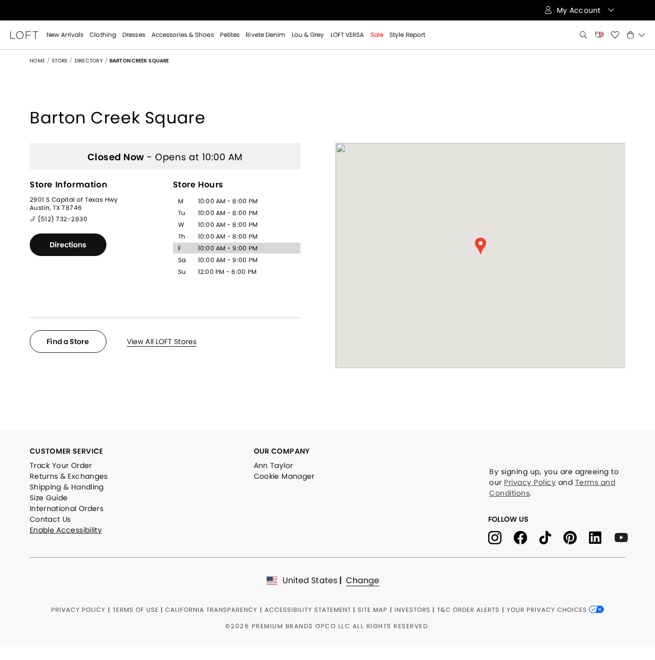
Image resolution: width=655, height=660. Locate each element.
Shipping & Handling (67, 487)
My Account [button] (580, 10)
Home (37, 61)
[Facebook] (526, 537)
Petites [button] (230, 35)
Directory (89, 61)
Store (60, 61)
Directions (68, 245)
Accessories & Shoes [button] (182, 35)
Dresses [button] (133, 35)
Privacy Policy (530, 482)
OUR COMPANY (282, 451)
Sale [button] (376, 35)
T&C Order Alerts (468, 609)
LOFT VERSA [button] (347, 35)
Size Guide (49, 498)
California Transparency (211, 609)
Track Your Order (61, 465)
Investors (412, 609)
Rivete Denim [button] (265, 35)
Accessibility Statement (308, 609)
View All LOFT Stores (161, 341)
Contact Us (50, 519)
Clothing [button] (103, 35)
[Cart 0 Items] (636, 35)
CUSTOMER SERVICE (66, 451)
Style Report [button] (407, 35)
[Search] (583, 34)
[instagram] (501, 537)
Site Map (372, 609)
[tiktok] (551, 537)
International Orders (66, 508)
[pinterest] (576, 537)
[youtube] (625, 537)
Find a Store (68, 341)
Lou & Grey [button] (308, 35)
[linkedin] (602, 537)
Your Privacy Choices (548, 609)
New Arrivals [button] (65, 35)
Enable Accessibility (66, 530)
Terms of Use (136, 609)
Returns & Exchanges (69, 476)
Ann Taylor (273, 465)
